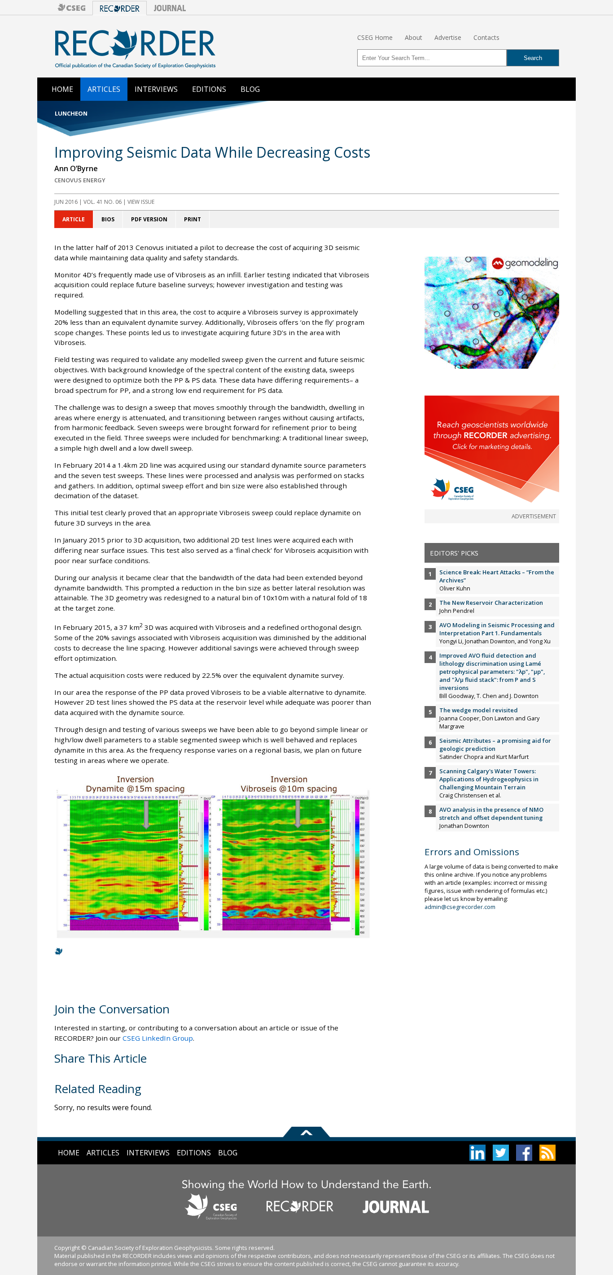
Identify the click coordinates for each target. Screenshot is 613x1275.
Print (192, 219)
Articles (104, 89)
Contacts (486, 37)
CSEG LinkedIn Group (158, 1038)
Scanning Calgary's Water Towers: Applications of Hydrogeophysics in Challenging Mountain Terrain (489, 779)
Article (73, 219)
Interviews (156, 89)
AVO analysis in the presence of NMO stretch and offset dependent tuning (491, 813)
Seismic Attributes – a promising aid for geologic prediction (495, 745)
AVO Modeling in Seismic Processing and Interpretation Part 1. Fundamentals (497, 629)
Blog (250, 89)
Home (62, 89)
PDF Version (149, 219)
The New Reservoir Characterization (491, 603)
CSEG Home (375, 37)
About (413, 37)
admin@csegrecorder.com (460, 907)
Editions (209, 89)
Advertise (447, 37)
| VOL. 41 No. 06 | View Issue (104, 202)
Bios (107, 219)
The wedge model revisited (478, 710)
